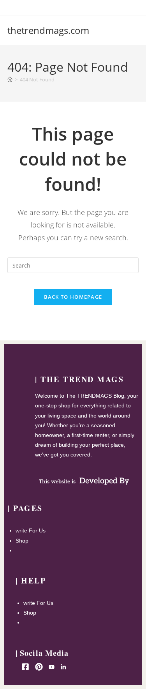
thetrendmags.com (48, 30)
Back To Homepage (73, 296)
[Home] (9, 79)
